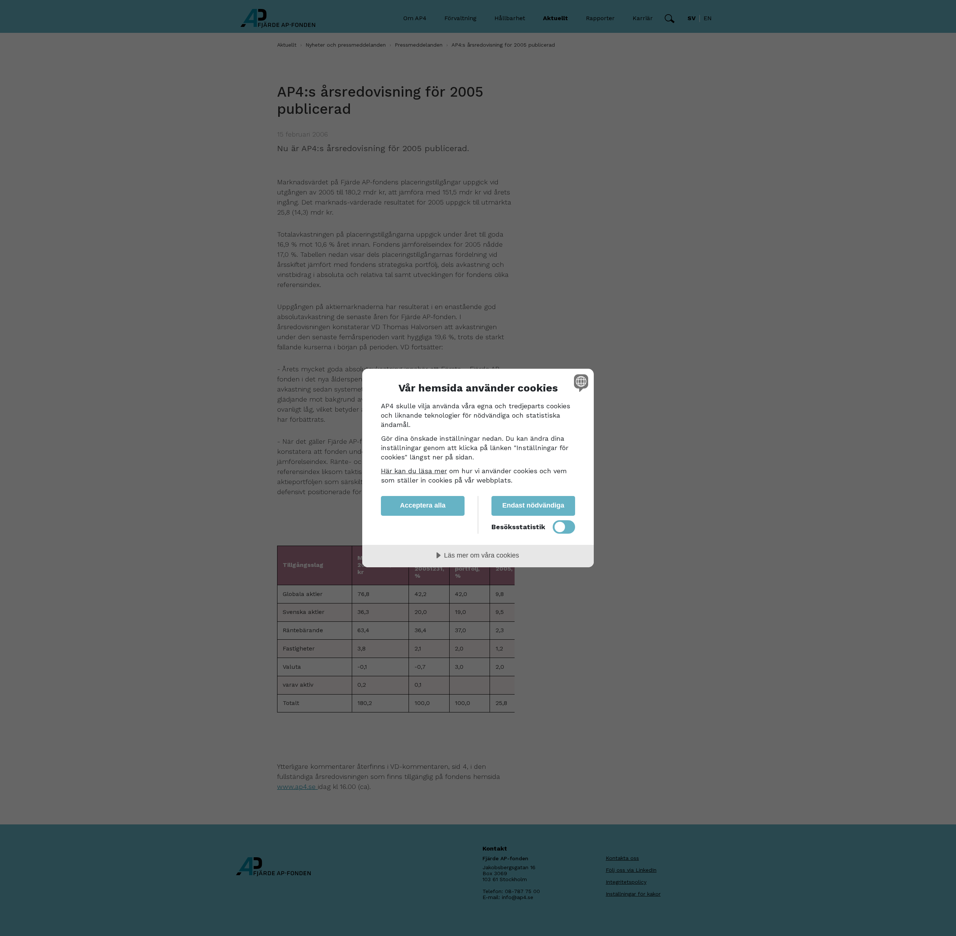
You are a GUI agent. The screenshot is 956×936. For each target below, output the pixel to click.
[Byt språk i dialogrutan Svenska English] (580, 383)
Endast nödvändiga (533, 505)
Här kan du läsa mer (414, 471)
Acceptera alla (423, 505)
